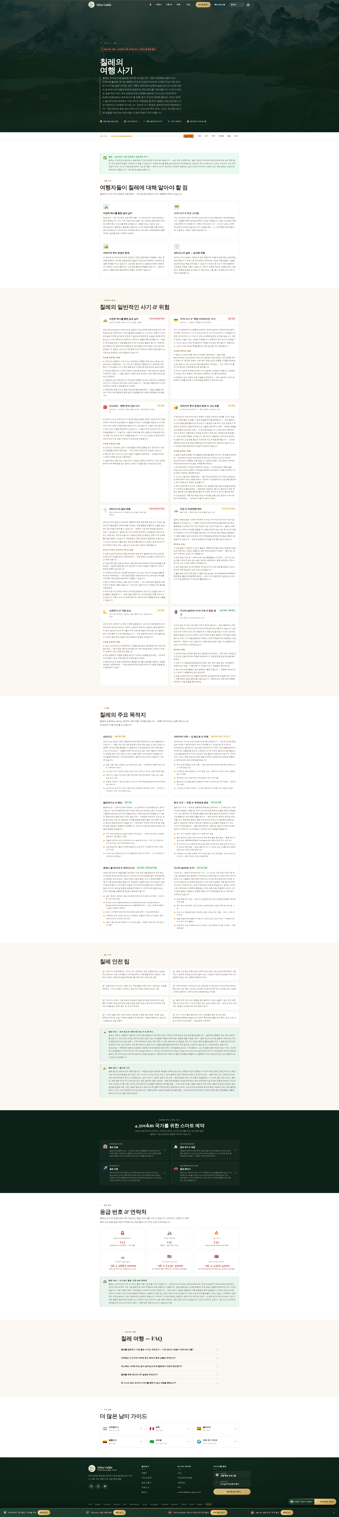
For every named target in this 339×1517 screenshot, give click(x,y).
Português (154, 1504)
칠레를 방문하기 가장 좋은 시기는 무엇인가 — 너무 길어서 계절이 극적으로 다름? (169, 1349)
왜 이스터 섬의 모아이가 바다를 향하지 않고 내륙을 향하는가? (169, 1383)
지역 (213, 136)
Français (107, 1504)
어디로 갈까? (203, 4)
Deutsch (174, 1504)
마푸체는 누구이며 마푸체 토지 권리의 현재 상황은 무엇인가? (169, 1358)
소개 (179, 1473)
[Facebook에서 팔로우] (105, 1486)
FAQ (236, 136)
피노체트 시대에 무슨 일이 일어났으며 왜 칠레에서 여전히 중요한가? (169, 1366)
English (98, 1504)
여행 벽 (169, 4)
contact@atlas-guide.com (189, 1492)
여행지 (158, 4)
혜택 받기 (44, 1512)
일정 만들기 (146, 1482)
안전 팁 (221, 136)
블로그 (144, 1492)
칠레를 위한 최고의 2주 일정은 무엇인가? (169, 1374)
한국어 (208, 1504)
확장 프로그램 (219, 4)
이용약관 (181, 1482)
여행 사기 (107, 43)
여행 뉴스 (146, 1487)
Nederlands (134, 1504)
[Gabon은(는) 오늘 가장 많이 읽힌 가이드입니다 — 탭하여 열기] (321, 1501)
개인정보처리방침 (184, 1478)
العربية (144, 1504)
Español (117, 1504)
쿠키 (179, 1487)
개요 (199, 136)
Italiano (200, 1504)
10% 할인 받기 (219, 1512)
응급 (229, 136)
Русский (164, 1504)
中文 (125, 1504)
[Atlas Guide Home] (91, 5)
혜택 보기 (119, 1512)
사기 (206, 136)
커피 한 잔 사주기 (232, 1491)
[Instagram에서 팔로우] (91, 1486)
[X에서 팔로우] (98, 1486)
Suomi (191, 1504)
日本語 (183, 1504)
